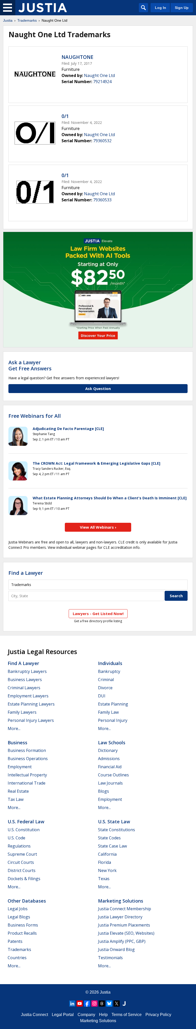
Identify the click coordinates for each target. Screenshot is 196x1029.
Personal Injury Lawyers (31, 720)
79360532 (102, 141)
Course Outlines (113, 775)
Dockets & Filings (24, 878)
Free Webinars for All (34, 416)
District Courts (21, 870)
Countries (17, 957)
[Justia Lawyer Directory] (124, 1003)
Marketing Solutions (120, 901)
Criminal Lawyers (24, 688)
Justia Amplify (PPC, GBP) (121, 941)
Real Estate (18, 791)
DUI (101, 696)
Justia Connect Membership (124, 908)
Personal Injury (112, 720)
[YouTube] (80, 1003)
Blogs (103, 791)
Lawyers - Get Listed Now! (98, 613)
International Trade (26, 783)
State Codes (109, 838)
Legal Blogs (19, 917)
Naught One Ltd (99, 75)
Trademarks (27, 20)
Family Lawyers (22, 712)
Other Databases (27, 901)
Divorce (105, 688)
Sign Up (182, 8)
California (107, 854)
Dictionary (108, 750)
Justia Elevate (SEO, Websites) (126, 933)
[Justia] (42, 7)
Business (17, 742)
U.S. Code (16, 838)
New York (107, 870)
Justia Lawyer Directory (120, 917)
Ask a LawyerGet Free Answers (30, 365)
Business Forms (23, 925)
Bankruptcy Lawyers (27, 671)
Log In (160, 8)
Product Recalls (22, 933)
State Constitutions (116, 829)
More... (14, 728)
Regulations (19, 846)
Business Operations (28, 758)
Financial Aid (109, 767)
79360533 (102, 200)
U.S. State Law (114, 821)
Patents (15, 941)
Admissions (109, 758)
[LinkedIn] (72, 1003)
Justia (8, 20)
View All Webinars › (98, 527)
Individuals (110, 663)
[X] (117, 1003)
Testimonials (110, 957)
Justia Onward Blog (116, 949)
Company (86, 1014)
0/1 (65, 116)
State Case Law (112, 846)
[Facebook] (87, 1003)
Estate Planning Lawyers (31, 704)
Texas (103, 878)
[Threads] (102, 1003)
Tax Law (15, 799)
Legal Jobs (18, 908)
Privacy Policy (158, 1014)
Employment (20, 767)
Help (103, 1014)
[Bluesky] (109, 1003)
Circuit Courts (21, 862)
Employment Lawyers (28, 696)
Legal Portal (63, 1014)
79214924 (102, 81)
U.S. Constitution (24, 829)
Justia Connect (34, 1014)
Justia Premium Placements (124, 925)
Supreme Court (22, 854)
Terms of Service (127, 1014)
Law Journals (110, 783)
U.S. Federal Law (26, 821)
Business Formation (27, 750)
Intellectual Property (27, 775)
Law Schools (111, 742)
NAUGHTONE (77, 57)
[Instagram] (94, 1003)
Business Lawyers (25, 679)
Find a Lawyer (25, 572)
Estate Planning (113, 704)
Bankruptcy (109, 671)
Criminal (106, 679)
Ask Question (98, 388)
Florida (104, 862)
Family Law (108, 712)
